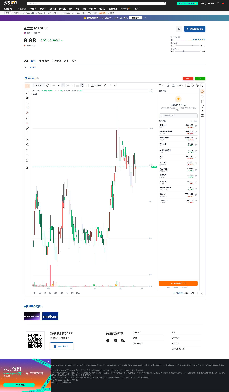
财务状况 (57, 60)
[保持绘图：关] (27, 144)
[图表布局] (161, 85)
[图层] (27, 160)
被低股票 (111, 13)
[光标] (27, 86)
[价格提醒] (105, 85)
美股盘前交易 (41, 13)
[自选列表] (202, 91)
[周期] (72, 85)
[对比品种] (48, 85)
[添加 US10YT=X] (196, 189)
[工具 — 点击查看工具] (27, 128)
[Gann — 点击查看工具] (27, 112)
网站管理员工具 (178, 349)
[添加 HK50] (196, 139)
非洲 (95, 13)
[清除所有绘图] (27, 167)
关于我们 (137, 332)
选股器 (16, 13)
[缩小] (86, 283)
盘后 (49, 13)
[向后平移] (94, 283)
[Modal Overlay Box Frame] (25, 375)
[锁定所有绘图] (27, 149)
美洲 (73, 13)
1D (63, 85)
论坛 (74, 60)
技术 (66, 60)
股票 (7, 13)
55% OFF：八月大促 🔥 (187, 3)
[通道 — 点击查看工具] (27, 97)
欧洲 (78, 13)
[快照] (188, 85)
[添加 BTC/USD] (196, 195)
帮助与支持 (138, 343)
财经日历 (102, 9)
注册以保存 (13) (180, 283)
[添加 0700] (196, 182)
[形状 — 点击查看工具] (27, 102)
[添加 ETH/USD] (196, 201)
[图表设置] (197, 85)
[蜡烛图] (82, 85)
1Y (67, 293)
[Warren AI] (202, 116)
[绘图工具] (31, 189)
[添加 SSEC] (196, 126)
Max (78, 293)
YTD (61, 293)
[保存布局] (168, 85)
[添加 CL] (196, 145)
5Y (72, 293)
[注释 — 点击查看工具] (27, 133)
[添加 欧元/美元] (196, 163)
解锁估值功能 (198, 40)
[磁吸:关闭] (27, 139)
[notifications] (218, 3)
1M (68, 85)
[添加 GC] (196, 157)
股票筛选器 (113, 9)
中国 (22, 13)
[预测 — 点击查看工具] (27, 123)
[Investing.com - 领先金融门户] (10, 3)
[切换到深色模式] (193, 85)
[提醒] (202, 96)
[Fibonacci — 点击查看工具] (27, 107)
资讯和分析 (44, 60)
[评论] (202, 111)
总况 (26, 60)
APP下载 (175, 338)
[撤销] (111, 85)
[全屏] (202, 85)
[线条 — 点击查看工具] (27, 92)
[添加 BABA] (196, 176)
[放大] (90, 283)
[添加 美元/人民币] (196, 170)
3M (50, 293)
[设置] (202, 293)
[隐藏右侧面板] (156, 189)
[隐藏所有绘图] (27, 155)
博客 (173, 332)
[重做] (115, 85)
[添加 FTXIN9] (196, 132)
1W (40, 293)
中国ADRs (66, 13)
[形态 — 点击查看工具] (27, 118)
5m (54, 85)
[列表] (202, 101)
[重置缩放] (101, 283)
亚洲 (89, 13)
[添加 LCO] (196, 151)
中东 (84, 13)
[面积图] (78, 85)
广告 (135, 338)
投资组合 (175, 343)
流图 (25, 67)
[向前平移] (97, 283)
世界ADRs (56, 13)
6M (55, 293)
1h (59, 85)
